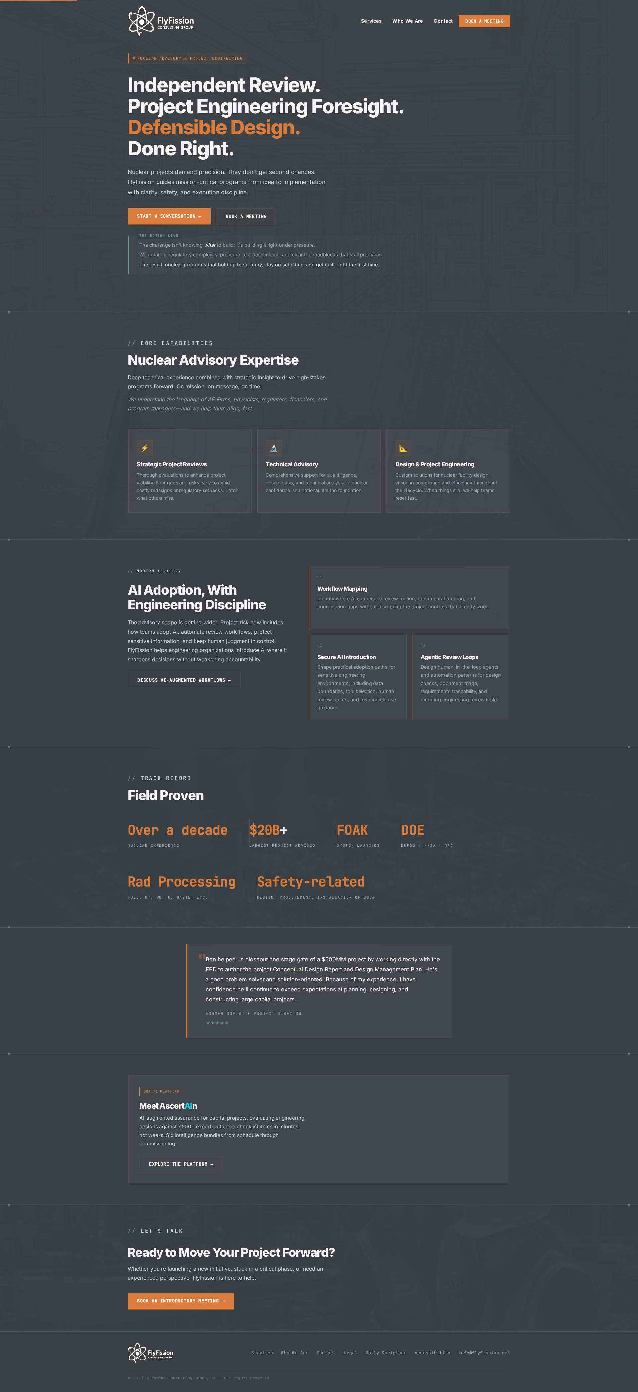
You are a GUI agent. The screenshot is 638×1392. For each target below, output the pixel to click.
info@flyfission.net (484, 1353)
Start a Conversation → (169, 216)
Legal (351, 1353)
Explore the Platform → (181, 1164)
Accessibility (432, 1353)
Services (371, 21)
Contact (443, 21)
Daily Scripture (386, 1353)
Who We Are (407, 21)
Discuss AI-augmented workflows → (184, 680)
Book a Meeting (484, 21)
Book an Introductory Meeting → (181, 1301)
